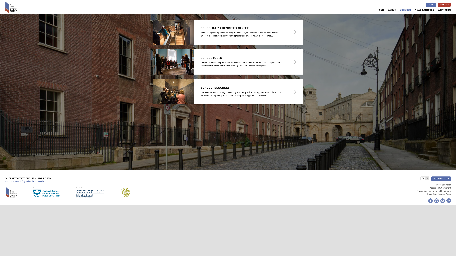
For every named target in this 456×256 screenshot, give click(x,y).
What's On (444, 10)
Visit (381, 10)
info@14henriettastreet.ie (32, 182)
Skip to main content (33, 10)
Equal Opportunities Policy (439, 194)
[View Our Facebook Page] (430, 200)
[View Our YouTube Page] (442, 200)
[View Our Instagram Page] (436, 200)
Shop (431, 5)
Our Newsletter (441, 179)
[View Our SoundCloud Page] (448, 200)
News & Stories (424, 10)
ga (427, 178)
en (423, 178)
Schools (405, 10)
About (392, 10)
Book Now (444, 5)
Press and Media (443, 185)
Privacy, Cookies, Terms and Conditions (434, 191)
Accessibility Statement (440, 188)
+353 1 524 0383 (12, 182)
